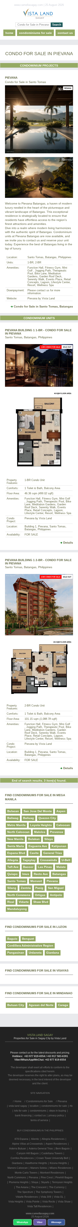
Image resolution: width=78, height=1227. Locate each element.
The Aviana (22, 1187)
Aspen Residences (56, 1143)
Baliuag (28, 818)
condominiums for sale (54, 1105)
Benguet (28, 938)
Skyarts (45, 1182)
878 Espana (21, 1139)
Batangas (59, 874)
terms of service (39, 1120)
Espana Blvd (16, 853)
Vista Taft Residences (39, 1206)
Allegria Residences (53, 1139)
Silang (11, 888)
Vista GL (58, 1196)
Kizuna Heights (58, 1163)
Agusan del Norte (41, 1005)
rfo (71, 1105)
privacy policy (56, 1115)
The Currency (56, 1187)
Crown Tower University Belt (52, 1158)
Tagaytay (29, 860)
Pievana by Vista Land (41, 298)
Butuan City (15, 1005)
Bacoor (28, 867)
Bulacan (13, 811)
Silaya (48, 839)
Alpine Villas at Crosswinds (27, 1143)
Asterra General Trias (41, 1148)
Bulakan (34, 839)
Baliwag (13, 818)
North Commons (18, 895)
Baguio (12, 938)
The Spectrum (25, 1192)
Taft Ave (13, 867)
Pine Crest (47, 1177)
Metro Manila (16, 825)
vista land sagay (18, 1105)
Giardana (52, 952)
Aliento (35, 1139)
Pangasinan (15, 952)
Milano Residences (60, 1167)
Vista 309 (46, 1196)
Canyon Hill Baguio (28, 1153)
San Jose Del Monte (38, 811)
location (34, 1105)
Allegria (12, 860)
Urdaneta (35, 952)
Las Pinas (45, 867)
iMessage (56, 1222)
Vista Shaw (64, 1201)
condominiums (38, 1110)
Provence (56, 832)
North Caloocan (18, 832)
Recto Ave (41, 874)
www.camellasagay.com (40, 1213)
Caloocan (63, 825)
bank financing (23, 1115)
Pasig (39, 888)
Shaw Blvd (40, 902)
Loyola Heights (41, 825)
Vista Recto (48, 1201)
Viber (39, 1222)
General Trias (52, 853)
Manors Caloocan (17, 1167)
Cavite (34, 853)
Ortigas (40, 895)
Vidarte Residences (27, 1196)
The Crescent (38, 1187)
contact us (65, 33)
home (9, 33)
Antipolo (56, 895)
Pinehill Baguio (64, 1177)
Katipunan (59, 846)
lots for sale (20, 1110)
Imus (25, 874)
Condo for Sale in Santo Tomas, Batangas (43, 306)
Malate (61, 867)
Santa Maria (15, 846)
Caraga (63, 1005)
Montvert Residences (52, 1172)
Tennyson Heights (62, 1182)
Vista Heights (15, 1201)
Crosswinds (48, 860)
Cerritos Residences (22, 1158)
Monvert (36, 881)
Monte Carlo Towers (26, 1172)
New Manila (15, 839)
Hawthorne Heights (36, 1163)
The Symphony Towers (49, 1192)
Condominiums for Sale (35, 33)
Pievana (11, 77)
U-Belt (66, 860)
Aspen (61, 811)
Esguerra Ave (37, 846)
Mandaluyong (17, 909)
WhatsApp (22, 1222)
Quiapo (12, 874)
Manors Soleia (38, 1167)
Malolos (39, 832)
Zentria (26, 888)
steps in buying (57, 1110)
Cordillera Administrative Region (30, 945)
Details (68, 542)
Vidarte (24, 902)
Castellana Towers (51, 1153)
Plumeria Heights (18, 1182)
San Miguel (56, 888)
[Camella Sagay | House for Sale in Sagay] (39, 14)
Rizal (10, 902)
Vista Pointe (33, 1201)
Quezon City (47, 818)
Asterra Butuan (17, 1148)
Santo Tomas (16, 881)
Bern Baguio (63, 1148)
